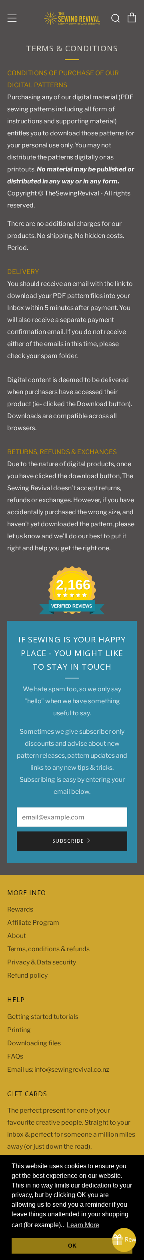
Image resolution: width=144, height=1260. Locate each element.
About (16, 936)
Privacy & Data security (41, 962)
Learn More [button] (83, 1225)
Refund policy (27, 975)
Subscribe (68, 840)
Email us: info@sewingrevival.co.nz (58, 1069)
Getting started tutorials (42, 1016)
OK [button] (72, 1245)
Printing (19, 1030)
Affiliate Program (33, 922)
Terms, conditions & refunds (48, 949)
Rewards (20, 909)
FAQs (15, 1056)
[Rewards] (124, 1240)
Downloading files (34, 1043)
